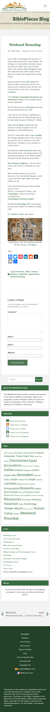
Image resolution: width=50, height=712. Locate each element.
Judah (27, 272)
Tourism (39, 508)
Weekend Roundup (17, 277)
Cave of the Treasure (28, 176)
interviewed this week (27, 151)
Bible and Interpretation (12, 545)
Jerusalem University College (15, 559)
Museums (27, 488)
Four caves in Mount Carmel (19, 125)
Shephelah (23, 274)
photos (13, 92)
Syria (21, 504)
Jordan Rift (22, 480)
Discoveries (18, 460)
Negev (38, 488)
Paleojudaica (8, 542)
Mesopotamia (11, 488)
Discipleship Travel (10, 562)
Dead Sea (28, 456)
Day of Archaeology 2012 (20, 204)
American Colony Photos (24, 453)
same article (30, 82)
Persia (21, 492)
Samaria (36, 499)
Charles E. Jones (17, 214)
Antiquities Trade (13, 456)
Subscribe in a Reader (18, 425)
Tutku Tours (8, 568)
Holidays (27, 470)
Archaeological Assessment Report (21, 199)
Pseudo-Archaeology (37, 495)
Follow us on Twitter (17, 429)
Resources (14, 274)
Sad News (26, 499)
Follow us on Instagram (19, 436)
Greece (18, 470)
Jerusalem (20, 272)
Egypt (33, 460)
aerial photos (31, 107)
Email (11, 345)
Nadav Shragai (29, 69)
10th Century (8, 453)
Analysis (39, 452)
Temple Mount (33, 274)
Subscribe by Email (17, 421)
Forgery (36, 466)
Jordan (14, 479)
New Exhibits (11, 492)
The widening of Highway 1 (18, 163)
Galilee (9, 470)
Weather (16, 514)
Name (11, 337)
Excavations (13, 465)
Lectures (10, 483)
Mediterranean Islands (26, 484)
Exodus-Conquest (27, 466)
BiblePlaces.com (10, 535)
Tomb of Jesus (28, 509)
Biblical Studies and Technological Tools (19, 552)
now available (36, 135)
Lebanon (34, 272)
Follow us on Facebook (19, 433)
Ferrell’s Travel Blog (11, 549)
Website (11, 353)
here (23, 143)
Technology (30, 504)
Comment (12, 312)
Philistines (29, 492)
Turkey (8, 513)
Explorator (7, 555)
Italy (13, 475)
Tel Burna (32, 245)
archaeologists (13, 194)
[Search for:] (21, 379)
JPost (39, 120)
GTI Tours (7, 565)
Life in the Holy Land (11, 539)
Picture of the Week (22, 495)
